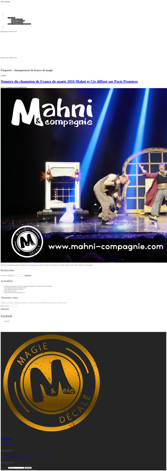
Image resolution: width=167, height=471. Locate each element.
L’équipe (6, 14)
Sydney (27, 469)
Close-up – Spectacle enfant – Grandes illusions (19, 24)
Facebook (6, 315)
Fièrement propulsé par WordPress (10, 469)
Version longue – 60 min (17, 22)
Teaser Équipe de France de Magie (13, 289)
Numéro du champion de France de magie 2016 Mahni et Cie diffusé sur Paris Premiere (69, 81)
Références (6, 25)
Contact (6, 28)
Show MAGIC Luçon (10, 291)
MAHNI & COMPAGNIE (16, 5)
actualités (3, 75)
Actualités (6, 27)
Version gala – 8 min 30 (17, 19)
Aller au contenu (5, 1)
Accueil (6, 13)
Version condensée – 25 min (18, 21)
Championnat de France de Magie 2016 (15, 287)
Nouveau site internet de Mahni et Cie (14, 292)
